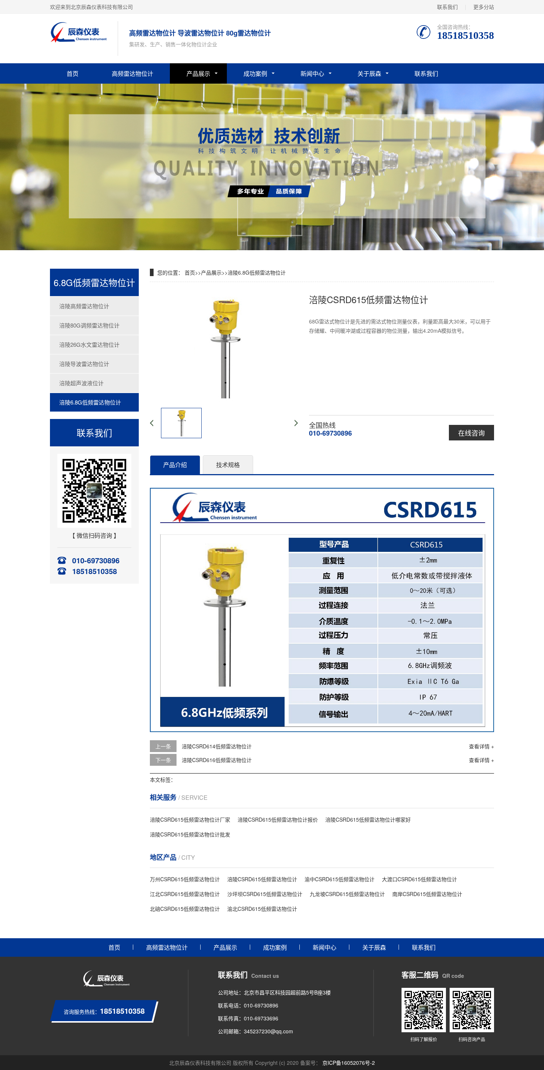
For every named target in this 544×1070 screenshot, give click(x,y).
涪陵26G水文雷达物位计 (89, 344)
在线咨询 (471, 432)
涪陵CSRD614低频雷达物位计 (217, 746)
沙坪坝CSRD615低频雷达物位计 (264, 894)
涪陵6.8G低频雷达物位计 (90, 402)
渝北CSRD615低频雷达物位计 (262, 908)
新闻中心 (312, 73)
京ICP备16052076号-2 (348, 1062)
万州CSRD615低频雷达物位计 (185, 879)
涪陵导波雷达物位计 (84, 364)
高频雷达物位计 (132, 73)
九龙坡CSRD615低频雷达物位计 (347, 894)
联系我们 (447, 6)
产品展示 (198, 73)
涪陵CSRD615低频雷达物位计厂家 (190, 819)
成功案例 (255, 73)
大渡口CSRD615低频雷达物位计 (419, 879)
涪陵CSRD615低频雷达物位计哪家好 (368, 819)
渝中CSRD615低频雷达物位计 (340, 879)
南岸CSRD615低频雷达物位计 (427, 894)
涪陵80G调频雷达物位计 (89, 325)
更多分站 (483, 6)
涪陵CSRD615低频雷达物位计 (262, 879)
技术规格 (228, 464)
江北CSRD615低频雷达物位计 (185, 894)
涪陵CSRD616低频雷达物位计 (217, 760)
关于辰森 (369, 73)
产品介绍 (175, 464)
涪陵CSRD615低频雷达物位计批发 (190, 834)
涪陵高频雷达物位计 (84, 306)
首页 (72, 73)
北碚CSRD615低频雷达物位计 (185, 908)
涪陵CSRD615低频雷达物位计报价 (278, 819)
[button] (269, 243)
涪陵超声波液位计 (81, 383)
